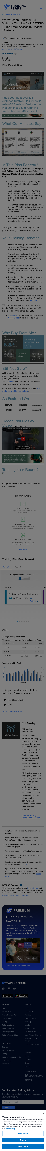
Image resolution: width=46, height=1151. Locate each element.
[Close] (43, 1113)
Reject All (23, 1140)
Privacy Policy (10, 1129)
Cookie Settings (23, 1133)
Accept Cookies (23, 1147)
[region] (23, 1130)
